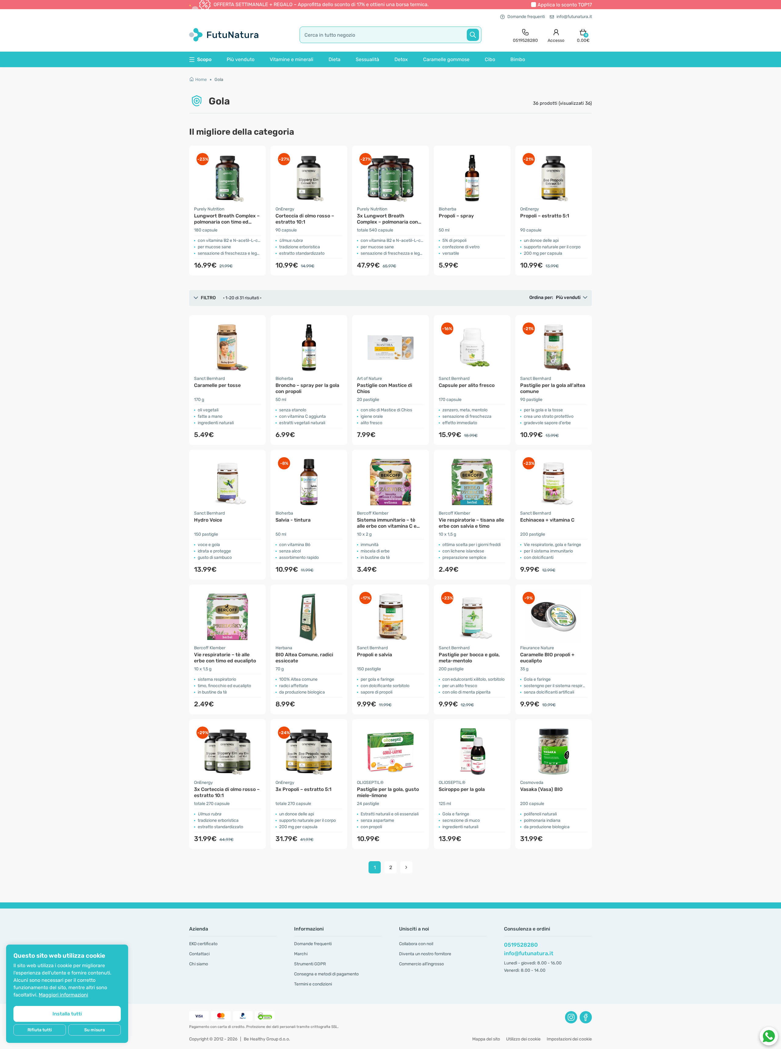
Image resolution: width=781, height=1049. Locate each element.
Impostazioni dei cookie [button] (569, 1039)
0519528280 (521, 945)
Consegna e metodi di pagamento (326, 974)
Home (201, 79)
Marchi (301, 953)
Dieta (334, 59)
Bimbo (517, 59)
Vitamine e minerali (291, 59)
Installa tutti (67, 1014)
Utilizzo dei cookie (523, 1039)
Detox (401, 59)
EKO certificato (203, 943)
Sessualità (367, 59)
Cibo (490, 59)
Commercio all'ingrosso (421, 964)
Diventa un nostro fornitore (425, 953)
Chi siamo (198, 964)
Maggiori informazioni (63, 995)
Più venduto (240, 59)
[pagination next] (406, 867)
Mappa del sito (486, 1039)
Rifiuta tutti (39, 1030)
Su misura (94, 1030)
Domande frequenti (526, 16)
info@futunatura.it (574, 16)
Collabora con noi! (416, 943)
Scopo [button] (204, 59)
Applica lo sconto (565, 5)
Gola (218, 79)
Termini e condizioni (313, 984)
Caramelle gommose (446, 59)
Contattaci (199, 953)
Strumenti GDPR (310, 964)
